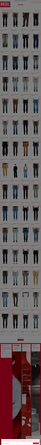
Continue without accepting (5, 443)
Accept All (36, 443)
